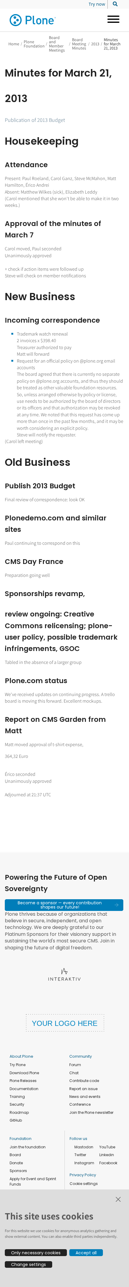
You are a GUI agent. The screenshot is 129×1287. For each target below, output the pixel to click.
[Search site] (113, 4)
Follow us (78, 1138)
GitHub (16, 1120)
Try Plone (18, 1064)
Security (17, 1104)
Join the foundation (28, 1147)
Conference (80, 1104)
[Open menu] (111, 20)
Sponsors (18, 1170)
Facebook (108, 1162)
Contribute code (84, 1080)
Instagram (84, 1162)
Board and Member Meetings (57, 43)
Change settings (28, 1264)
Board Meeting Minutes (79, 44)
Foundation (21, 1138)
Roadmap (19, 1112)
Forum (75, 1064)
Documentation (24, 1088)
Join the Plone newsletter (91, 1112)
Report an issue (83, 1088)
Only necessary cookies (36, 1253)
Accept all (86, 1253)
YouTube (107, 1147)
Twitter (80, 1154)
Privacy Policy (83, 1175)
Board (15, 1154)
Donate (16, 1162)
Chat (74, 1072)
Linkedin (106, 1154)
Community (80, 1056)
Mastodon (83, 1147)
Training (17, 1096)
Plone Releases (23, 1080)
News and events (84, 1096)
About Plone (21, 1056)
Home (13, 44)
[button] (64, 905)
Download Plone (24, 1072)
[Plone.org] (33, 20)
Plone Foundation (34, 44)
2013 (95, 44)
